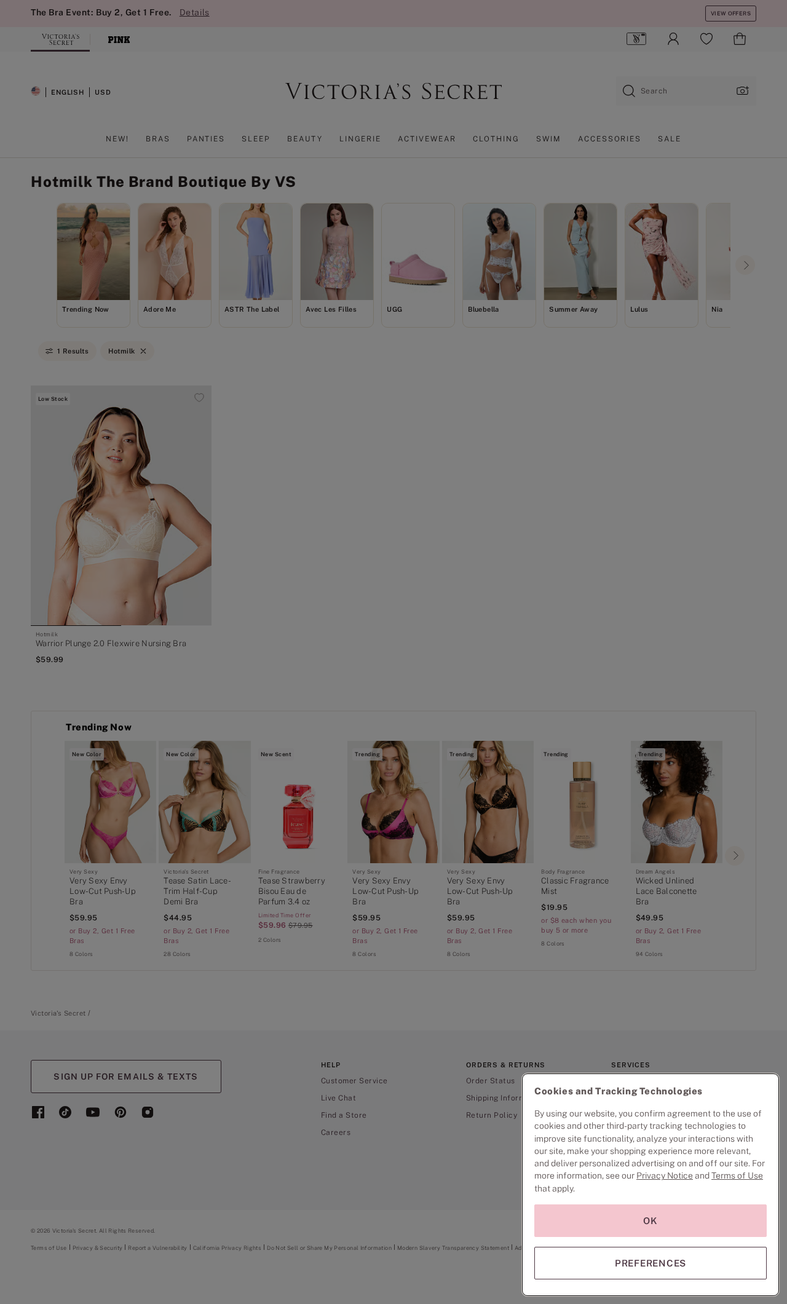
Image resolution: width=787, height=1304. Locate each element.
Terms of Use (737, 1175)
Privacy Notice (664, 1175)
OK (650, 1220)
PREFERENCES (650, 1263)
